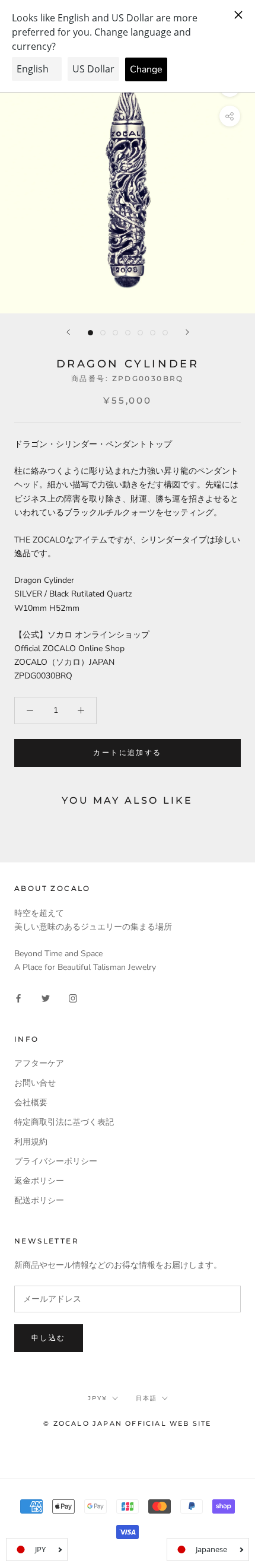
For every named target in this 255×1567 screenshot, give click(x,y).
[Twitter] (46, 998)
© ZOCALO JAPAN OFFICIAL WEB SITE (127, 1423)
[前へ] (68, 332)
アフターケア (39, 1063)
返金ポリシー (39, 1181)
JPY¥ (97, 1398)
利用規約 (30, 1141)
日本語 (146, 1398)
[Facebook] (18, 998)
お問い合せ (35, 1083)
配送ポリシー (39, 1200)
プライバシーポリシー (55, 1161)
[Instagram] (73, 998)
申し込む (48, 1337)
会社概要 (30, 1102)
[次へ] (187, 332)
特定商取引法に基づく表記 (64, 1122)
